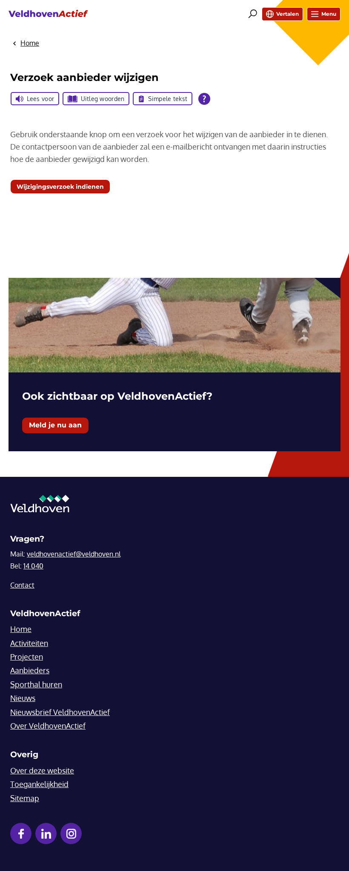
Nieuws (22, 698)
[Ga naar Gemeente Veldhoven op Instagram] (71, 833)
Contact (22, 585)
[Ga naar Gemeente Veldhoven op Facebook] (20, 833)
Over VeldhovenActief (48, 725)
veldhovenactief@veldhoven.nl (73, 554)
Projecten (26, 656)
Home (20, 629)
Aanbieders (29, 670)
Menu (328, 14)
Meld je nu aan (55, 425)
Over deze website (42, 770)
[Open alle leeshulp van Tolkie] (204, 99)
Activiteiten (29, 643)
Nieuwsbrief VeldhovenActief (60, 712)
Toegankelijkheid (39, 784)
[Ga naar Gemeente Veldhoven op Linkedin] (46, 833)
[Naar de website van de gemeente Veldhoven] (39, 506)
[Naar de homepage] (48, 14)
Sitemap (24, 798)
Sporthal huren (36, 684)
